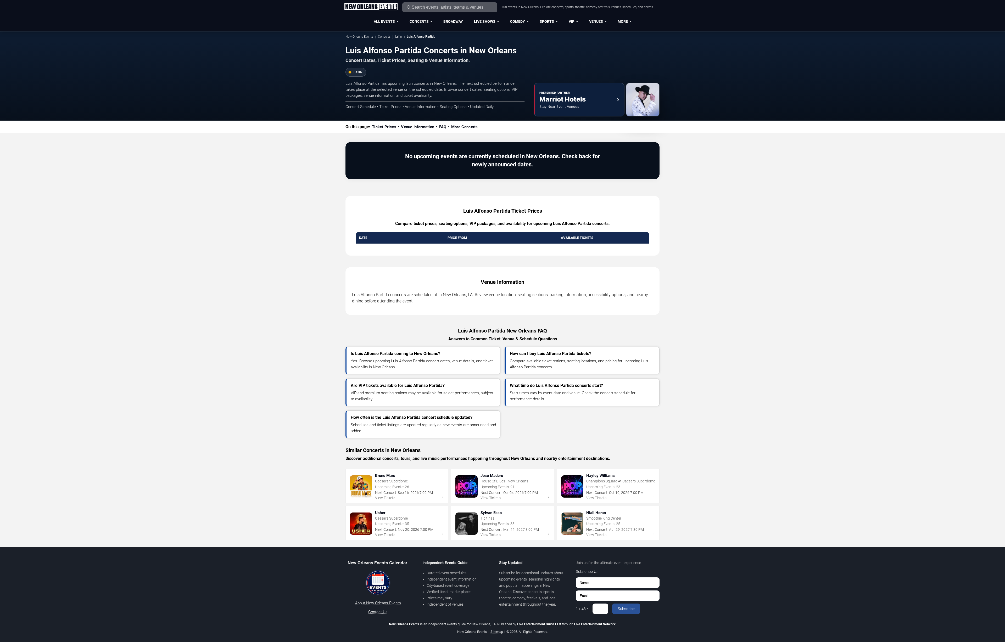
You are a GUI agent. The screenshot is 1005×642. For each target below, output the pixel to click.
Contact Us (378, 612)
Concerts (419, 21)
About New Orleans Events (378, 603)
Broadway (453, 21)
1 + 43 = (582, 609)
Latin (398, 36)
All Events (384, 21)
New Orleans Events (359, 36)
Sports (547, 21)
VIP (571, 21)
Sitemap (496, 632)
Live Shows (484, 21)
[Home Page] (371, 7)
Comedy (517, 21)
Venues (596, 21)
